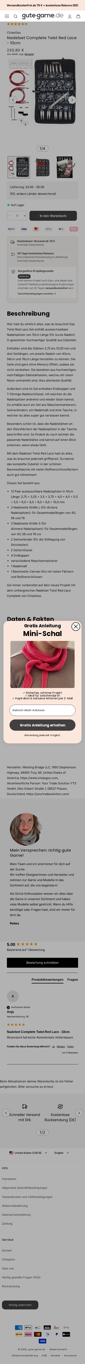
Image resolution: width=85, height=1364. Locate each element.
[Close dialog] (76, 626)
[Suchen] (15, 16)
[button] (79, 16)
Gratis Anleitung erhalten (42, 724)
